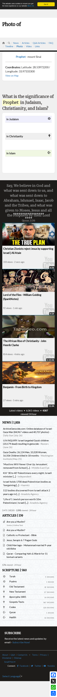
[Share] (53, 693)
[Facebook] (53, 675)
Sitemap (17, 658)
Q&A (12, 655)
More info (31, 6)
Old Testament (16, 586)
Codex (12, 607)
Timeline (9, 46)
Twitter (37, 666)
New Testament (17, 591)
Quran (12, 612)
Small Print (9, 662)
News (16, 43)
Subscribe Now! (21, 642)
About (5, 655)
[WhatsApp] (53, 687)
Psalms (13, 581)
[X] (53, 681)
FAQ (51, 43)
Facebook (23, 666)
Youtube (50, 666)
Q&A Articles (39, 43)
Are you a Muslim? (16, 521)
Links (37, 46)
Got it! (46, 4)
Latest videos (16, 410)
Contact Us (22, 655)
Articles (25, 43)
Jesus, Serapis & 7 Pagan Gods (22, 540)
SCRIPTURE (14, 570)
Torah (12, 576)
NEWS (11, 422)
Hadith (12, 617)
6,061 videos (32, 410)
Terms (35, 655)
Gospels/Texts (16, 601)
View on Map (12, 75)
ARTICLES (12, 515)
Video (29, 46)
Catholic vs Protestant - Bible (21, 535)
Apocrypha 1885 (17, 596)
